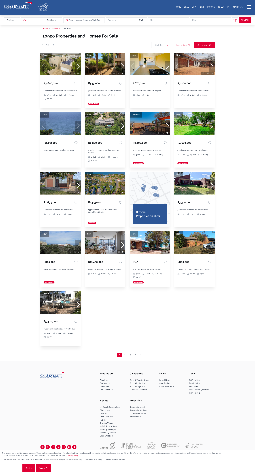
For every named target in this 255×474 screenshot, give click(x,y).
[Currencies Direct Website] (194, 445)
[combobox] (79, 20)
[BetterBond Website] (107, 445)
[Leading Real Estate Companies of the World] (43, 7)
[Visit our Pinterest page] (69, 447)
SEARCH (244, 20)
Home (45, 29)
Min (151, 20)
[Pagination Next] (141, 355)
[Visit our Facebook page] (42, 447)
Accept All (43, 468)
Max (194, 20)
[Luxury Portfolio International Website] (131, 445)
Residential (55, 29)
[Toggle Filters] (235, 20)
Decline (29, 468)
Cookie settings (12, 468)
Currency (112, 20)
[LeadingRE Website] (151, 445)
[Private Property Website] (170, 445)
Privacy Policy (73, 455)
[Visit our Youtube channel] (64, 447)
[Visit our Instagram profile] (53, 447)
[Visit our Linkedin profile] (48, 447)
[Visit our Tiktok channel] (74, 447)
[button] (78, 66)
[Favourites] (76, 83)
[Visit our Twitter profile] (58, 447)
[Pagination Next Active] (54, 45)
